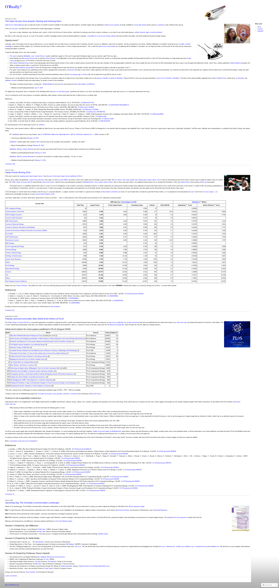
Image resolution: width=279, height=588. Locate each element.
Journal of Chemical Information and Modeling (20, 227)
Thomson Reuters (21, 285)
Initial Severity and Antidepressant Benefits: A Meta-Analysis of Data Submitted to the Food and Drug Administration (47, 338)
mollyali (41, 125)
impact (149, 180)
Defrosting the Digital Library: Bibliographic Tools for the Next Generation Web (34, 368)
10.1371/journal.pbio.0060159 (132, 470)
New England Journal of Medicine (16, 281)
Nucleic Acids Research (13, 259)
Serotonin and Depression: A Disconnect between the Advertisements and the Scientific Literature (41, 341)
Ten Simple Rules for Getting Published (22, 362)
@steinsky (79, 134)
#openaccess (88, 134)
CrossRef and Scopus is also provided (50, 394)
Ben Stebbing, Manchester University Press (51, 557)
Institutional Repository (160, 510)
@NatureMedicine (48, 84)
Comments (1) (9, 494)
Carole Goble (48, 568)
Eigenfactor (196, 202)
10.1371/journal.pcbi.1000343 (128, 488)
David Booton (39, 542)
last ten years (13, 28)
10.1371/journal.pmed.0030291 (75, 465)
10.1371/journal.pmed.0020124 (81, 449)
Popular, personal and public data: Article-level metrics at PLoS (34, 319)
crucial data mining (140, 25)
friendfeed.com (214, 546)
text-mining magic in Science (79, 74)
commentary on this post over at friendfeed (22, 441)
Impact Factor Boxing (36, 180)
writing (141, 180)
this (116, 180)
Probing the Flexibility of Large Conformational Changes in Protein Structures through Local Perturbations (43, 383)
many (128, 180)
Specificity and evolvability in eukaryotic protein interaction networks (32, 371)
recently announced (133, 322)
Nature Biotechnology (12, 268)
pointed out (203, 182)
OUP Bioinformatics (12, 237)
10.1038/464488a (74, 303)
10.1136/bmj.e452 (100, 116)
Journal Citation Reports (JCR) (44, 194)
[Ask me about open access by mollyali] (237, 43)
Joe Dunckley (240, 78)
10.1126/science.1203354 (90, 109)
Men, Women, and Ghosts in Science (22, 365)
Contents (260, 29)
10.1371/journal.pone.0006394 (95, 490)
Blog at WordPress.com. (12, 585)
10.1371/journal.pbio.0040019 (72, 474)
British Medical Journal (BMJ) (25, 67)
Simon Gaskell (30, 572)
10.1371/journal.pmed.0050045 (166, 451)
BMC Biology (10, 243)
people (132, 180)
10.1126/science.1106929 (86, 107)
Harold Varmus (185, 182)
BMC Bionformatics (12, 221)
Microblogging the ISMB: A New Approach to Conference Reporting (31, 380)
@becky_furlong (22, 149)
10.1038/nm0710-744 (87, 102)
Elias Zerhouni (50, 58)
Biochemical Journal (12, 240)
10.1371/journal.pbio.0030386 (72, 460)
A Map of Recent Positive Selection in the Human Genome (28, 356)
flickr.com (162, 546)
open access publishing (115, 322)
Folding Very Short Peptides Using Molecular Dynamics (27, 377)
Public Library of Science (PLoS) (22, 182)
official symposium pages (136, 506)
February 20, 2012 (38, 145)
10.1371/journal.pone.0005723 (161, 463)
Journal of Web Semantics (14, 218)
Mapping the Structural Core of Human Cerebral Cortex (27, 359)
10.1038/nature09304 (156, 114)
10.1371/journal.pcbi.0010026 (130, 481)
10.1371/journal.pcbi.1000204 (119, 476)
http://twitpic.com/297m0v (86, 84)
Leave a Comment (11, 576)
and (158, 180)
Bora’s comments (71, 394)
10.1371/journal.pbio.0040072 (110, 467)
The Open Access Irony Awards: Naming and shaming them (33, 21)
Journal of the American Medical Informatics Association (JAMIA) (26, 230)
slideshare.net (170, 546)
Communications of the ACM (15, 211)
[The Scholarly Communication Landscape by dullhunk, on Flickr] (241, 531)
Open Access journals (112, 25)
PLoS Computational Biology (15, 246)
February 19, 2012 (32, 138)
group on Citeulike (102, 78)
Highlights (260, 31)
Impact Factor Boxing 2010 (18, 172)
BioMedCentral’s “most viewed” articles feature (98, 182)
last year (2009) (62, 180)
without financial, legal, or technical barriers (148, 32)
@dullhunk (16, 134)
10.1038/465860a (112, 296)
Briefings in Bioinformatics (14, 256)
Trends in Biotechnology (13, 253)
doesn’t (119, 180)
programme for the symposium (176, 517)
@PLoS (73, 134)
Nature (8, 278)
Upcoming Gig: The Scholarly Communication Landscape (32, 503)
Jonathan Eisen (221, 78)
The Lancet (13, 56)
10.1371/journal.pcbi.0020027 (95, 483)
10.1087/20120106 (104, 121)
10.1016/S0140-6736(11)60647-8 (118, 105)
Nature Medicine (236, 63)
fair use (191, 192)
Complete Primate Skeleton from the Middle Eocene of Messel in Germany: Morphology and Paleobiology (43, 350)
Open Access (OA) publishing (14, 25)
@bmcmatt (54, 134)
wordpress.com (189, 546)
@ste (75, 84)
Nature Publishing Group (21, 63)
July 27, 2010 (38, 88)
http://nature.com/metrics (110, 192)
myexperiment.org (201, 546)
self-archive (70, 70)
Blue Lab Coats (95, 394)
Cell (7, 275)
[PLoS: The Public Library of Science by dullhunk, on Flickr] (237, 347)
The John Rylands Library (64, 521)
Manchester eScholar (122, 510)
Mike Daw (38, 564)
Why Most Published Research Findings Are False (26, 335)
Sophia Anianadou (66, 566)
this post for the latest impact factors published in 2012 (64, 176)
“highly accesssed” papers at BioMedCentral (107, 431)
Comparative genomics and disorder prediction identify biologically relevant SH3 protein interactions (41, 374)
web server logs (182, 322)
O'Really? (13, 6)
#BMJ (97, 134)
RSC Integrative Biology (13, 208)
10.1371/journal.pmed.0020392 (118, 454)
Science (8, 272)
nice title (37, 561)
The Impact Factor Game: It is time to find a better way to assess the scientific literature (38, 353)
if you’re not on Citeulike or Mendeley (167, 78)
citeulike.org (179, 546)
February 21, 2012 (40, 153)
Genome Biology (11, 249)
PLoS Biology (10, 265)
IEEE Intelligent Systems (14, 215)
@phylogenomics (64, 134)
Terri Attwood (52, 561)
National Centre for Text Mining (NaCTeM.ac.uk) (94, 566)
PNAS (8, 262)
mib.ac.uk (78, 546)
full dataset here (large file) (115, 325)
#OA (38, 142)
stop (124, 180)
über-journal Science (28, 58)
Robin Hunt (41, 529)
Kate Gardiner (55, 306)
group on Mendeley (117, 78)
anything (160, 25)
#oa (62, 84)
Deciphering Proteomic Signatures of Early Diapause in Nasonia (30, 386)
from (136, 180)
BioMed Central (103, 534)
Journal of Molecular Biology (15, 224)
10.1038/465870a (117, 300)
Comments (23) (10, 164)
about (145, 180)
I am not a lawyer (208, 192)
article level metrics (48, 182)
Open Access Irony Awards (107, 46)
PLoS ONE (9, 234)
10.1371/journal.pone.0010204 (134, 293)
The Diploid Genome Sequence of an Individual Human (27, 344)
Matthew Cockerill (10, 80)
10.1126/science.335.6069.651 (95, 112)
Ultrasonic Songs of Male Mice (20, 347)
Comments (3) (9, 310)
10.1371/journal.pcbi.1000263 (144, 486)
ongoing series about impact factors (31, 176)
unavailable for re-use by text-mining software (101, 36)
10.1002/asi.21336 (107, 119)
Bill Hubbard (70, 544)
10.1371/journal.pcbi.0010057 (81, 472)
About (259, 27)
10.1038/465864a (73, 298)
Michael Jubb (41, 531)
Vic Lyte (46, 559)
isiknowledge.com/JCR (128, 202)
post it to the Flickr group (61, 91)
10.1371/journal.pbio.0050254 (70, 458)
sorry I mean (38, 56)
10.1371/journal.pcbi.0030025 (110, 479)
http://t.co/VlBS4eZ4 (44, 134)
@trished (30, 149)
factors (154, 180)
